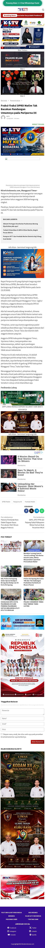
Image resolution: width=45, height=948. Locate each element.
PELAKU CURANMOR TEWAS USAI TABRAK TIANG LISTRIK (33, 604)
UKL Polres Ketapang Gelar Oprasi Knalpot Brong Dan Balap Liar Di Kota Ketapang (10, 582)
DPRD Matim (6, 502)
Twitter (34, 928)
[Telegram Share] (36, 511)
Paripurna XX (17, 502)
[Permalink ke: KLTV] (3, 117)
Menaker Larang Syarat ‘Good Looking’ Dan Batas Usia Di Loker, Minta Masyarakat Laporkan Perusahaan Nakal (34, 557)
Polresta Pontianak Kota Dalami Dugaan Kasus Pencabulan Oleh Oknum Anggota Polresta (9, 522)
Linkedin (34, 931)
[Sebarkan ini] (26, 511)
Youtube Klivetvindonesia (11, 913)
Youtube (13, 935)
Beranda (11, 916)
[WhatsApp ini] (42, 511)
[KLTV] (22, 9)
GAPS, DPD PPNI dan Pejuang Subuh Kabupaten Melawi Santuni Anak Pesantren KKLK (34, 522)
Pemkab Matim (30, 502)
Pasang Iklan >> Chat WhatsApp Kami (22, 3)
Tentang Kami (33, 919)
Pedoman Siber (11, 919)
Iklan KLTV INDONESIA (33, 916)
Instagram (13, 931)
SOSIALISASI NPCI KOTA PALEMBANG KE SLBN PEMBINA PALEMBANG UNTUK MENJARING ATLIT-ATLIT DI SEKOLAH (10, 606)
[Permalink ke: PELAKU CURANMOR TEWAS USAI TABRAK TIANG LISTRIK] (34, 594)
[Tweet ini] (31, 511)
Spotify (34, 935)
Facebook (13, 928)
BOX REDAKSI (33, 913)
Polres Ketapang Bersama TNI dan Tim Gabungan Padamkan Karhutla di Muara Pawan (34, 582)
